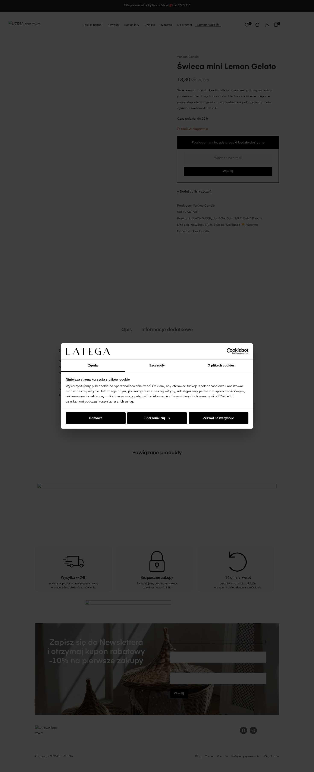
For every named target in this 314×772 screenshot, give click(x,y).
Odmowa (95, 418)
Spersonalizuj (154, 418)
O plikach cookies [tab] (221, 365)
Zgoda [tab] (93, 365)
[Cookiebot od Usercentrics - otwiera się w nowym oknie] (229, 351)
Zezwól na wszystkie (218, 418)
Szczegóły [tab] (157, 365)
